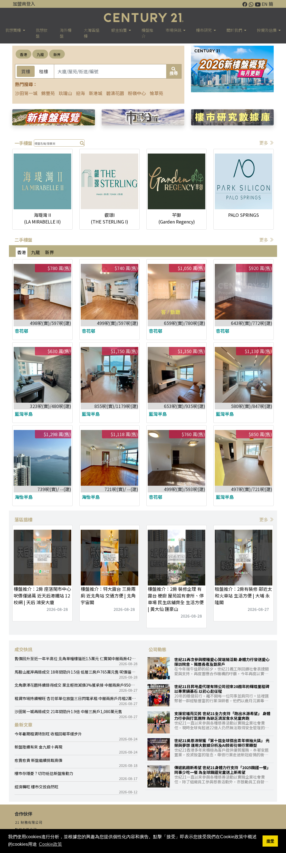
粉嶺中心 (137, 93)
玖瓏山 (65, 93)
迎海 (80, 93)
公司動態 (157, 649)
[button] (270, 69)
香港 (23, 54)
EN (265, 4)
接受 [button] (270, 841)
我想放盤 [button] (41, 33)
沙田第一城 (26, 93)
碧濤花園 (115, 93)
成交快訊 (23, 649)
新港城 (95, 93)
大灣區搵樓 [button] (91, 33)
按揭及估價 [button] (267, 30)
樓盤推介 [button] (147, 33)
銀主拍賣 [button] (119, 30)
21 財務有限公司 (28, 822)
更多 (264, 142)
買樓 (25, 71)
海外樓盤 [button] (66, 33)
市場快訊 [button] (174, 30)
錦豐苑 (48, 93)
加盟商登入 (24, 3)
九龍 (40, 54)
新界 (57, 54)
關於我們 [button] (235, 30)
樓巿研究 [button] (204, 30)
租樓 (43, 71)
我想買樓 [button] (13, 30)
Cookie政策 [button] (50, 844)
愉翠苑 (156, 93)
